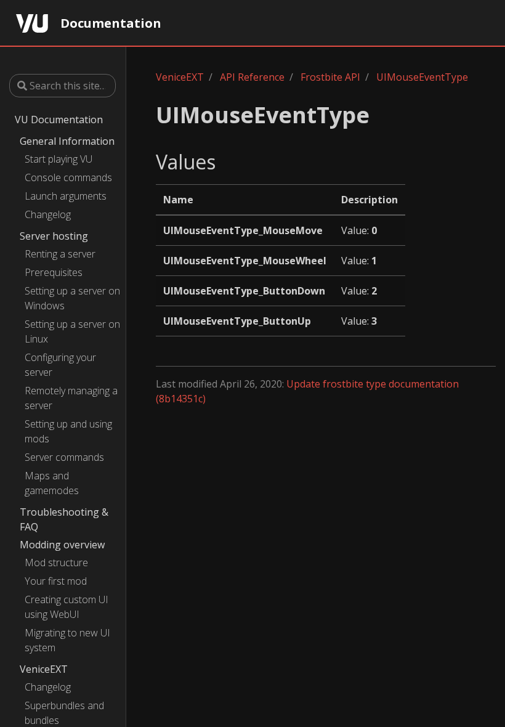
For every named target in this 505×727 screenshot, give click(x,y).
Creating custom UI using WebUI (66, 607)
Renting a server (60, 254)
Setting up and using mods (68, 431)
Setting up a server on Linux (72, 331)
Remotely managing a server (71, 398)
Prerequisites (54, 272)
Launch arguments (66, 196)
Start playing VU (58, 159)
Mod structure (56, 562)
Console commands (68, 177)
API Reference (252, 77)
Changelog (48, 214)
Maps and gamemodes (52, 483)
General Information (67, 141)
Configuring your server (60, 365)
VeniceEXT (44, 669)
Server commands (64, 457)
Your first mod (56, 581)
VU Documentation (59, 119)
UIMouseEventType (422, 77)
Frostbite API (330, 77)
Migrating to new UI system (67, 640)
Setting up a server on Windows (72, 298)
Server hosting (54, 236)
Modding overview (62, 544)
